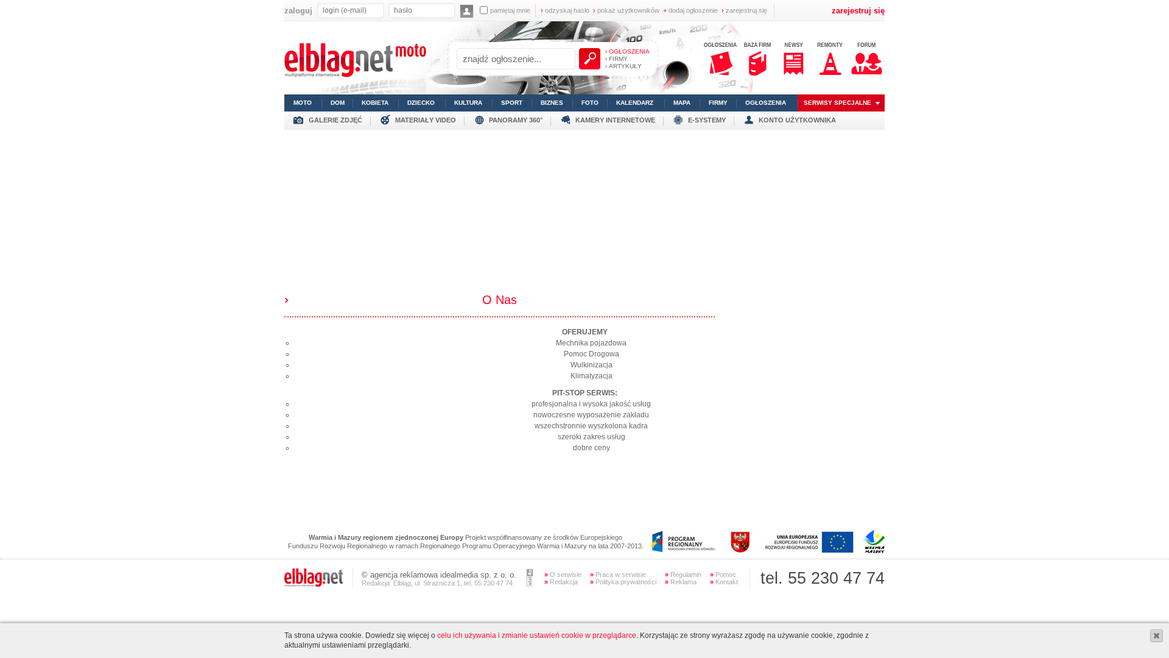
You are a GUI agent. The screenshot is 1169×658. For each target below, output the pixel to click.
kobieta (375, 102)
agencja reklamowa (404, 574)
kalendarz (634, 102)
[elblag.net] (313, 584)
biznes (552, 102)
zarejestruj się (744, 10)
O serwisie (562, 574)
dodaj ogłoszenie (690, 10)
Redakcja (561, 581)
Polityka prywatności (623, 581)
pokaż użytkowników (626, 10)
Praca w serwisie (618, 574)
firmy (718, 102)
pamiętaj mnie (510, 10)
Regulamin (683, 574)
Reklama (681, 581)
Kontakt (724, 581)
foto (590, 102)
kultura (468, 102)
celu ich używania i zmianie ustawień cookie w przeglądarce (536, 635)
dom (338, 102)
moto (302, 102)
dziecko (421, 102)
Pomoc (723, 574)
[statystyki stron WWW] (530, 583)
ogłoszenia (765, 102)
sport (511, 102)
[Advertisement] (584, 215)
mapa (681, 102)
